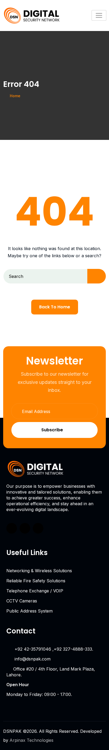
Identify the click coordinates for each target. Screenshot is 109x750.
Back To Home (54, 307)
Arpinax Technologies (31, 740)
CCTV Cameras (21, 600)
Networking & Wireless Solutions (39, 570)
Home (15, 96)
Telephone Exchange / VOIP (34, 590)
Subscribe (52, 430)
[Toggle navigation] (99, 15)
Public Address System (29, 611)
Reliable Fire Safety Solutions (35, 580)
